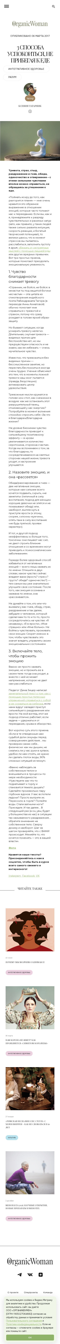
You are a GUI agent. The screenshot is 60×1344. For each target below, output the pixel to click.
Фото (12, 847)
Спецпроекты (31, 1292)
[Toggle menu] (7, 6)
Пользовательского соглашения (24, 1320)
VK (38, 875)
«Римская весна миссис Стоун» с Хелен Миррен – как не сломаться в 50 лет (28, 1124)
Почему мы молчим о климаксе (25, 962)
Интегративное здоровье (19, 972)
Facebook (28, 875)
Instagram (15, 875)
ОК (30, 1337)
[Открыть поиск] (53, 6)
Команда (47, 1292)
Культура (12, 1138)
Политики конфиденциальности (23, 1324)
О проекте (13, 1292)
